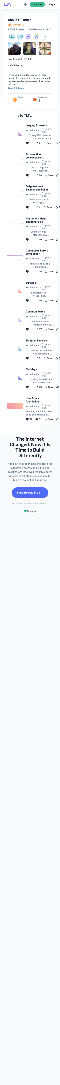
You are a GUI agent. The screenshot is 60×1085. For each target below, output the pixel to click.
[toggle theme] (25, 4)
